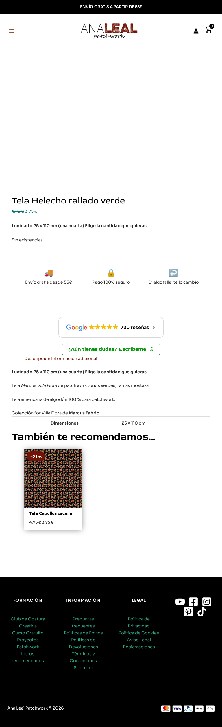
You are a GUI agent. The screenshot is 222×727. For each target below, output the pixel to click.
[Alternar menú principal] (11, 31)
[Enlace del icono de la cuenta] (196, 31)
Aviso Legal (139, 639)
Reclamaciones (139, 646)
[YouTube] (180, 602)
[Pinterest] (188, 611)
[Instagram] (207, 602)
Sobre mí (83, 667)
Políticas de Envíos (83, 633)
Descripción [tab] (37, 358)
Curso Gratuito (28, 633)
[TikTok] (202, 611)
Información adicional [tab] (74, 358)
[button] (111, 349)
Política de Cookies (139, 633)
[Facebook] (193, 602)
